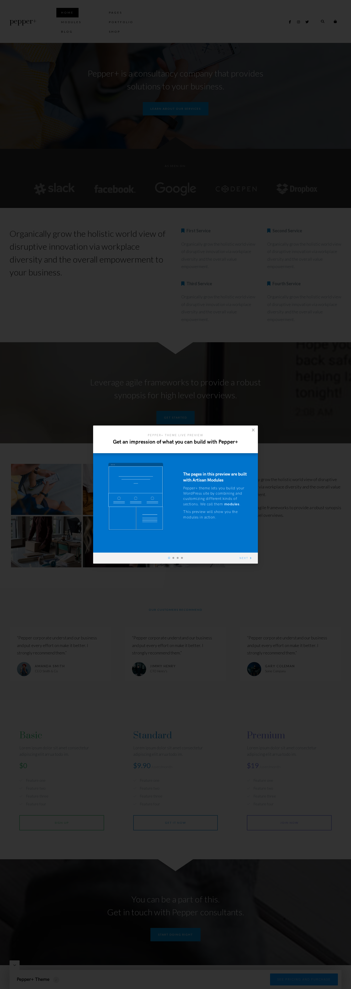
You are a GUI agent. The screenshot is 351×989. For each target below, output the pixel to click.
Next (243, 558)
